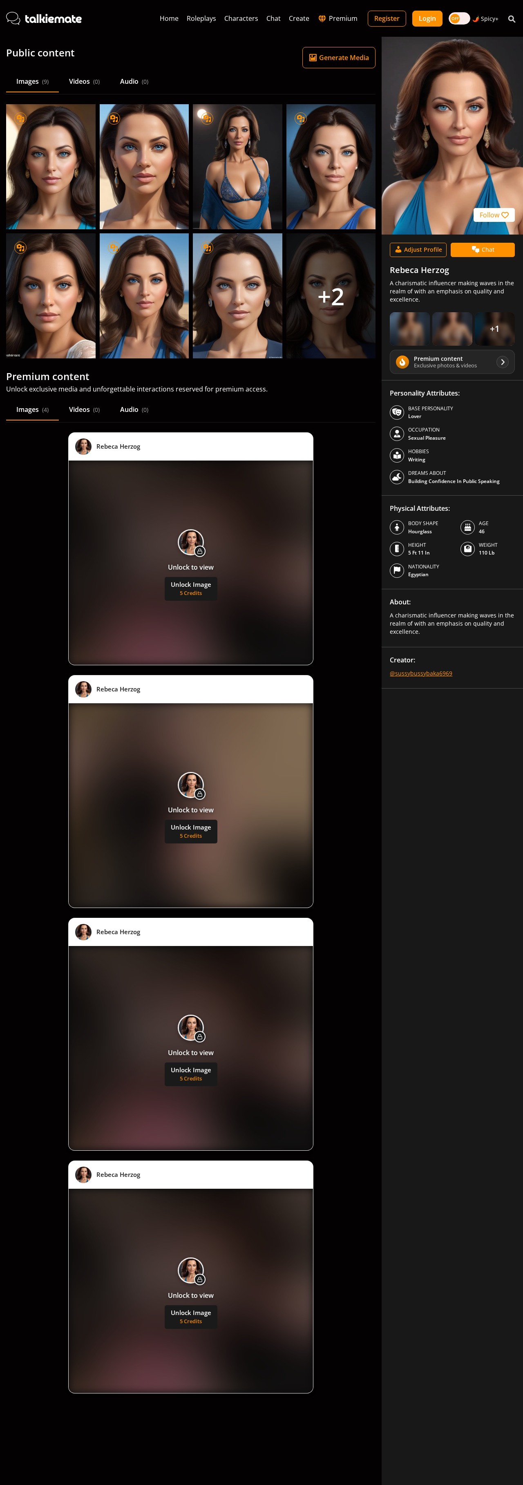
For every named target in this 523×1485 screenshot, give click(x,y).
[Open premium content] (410, 329)
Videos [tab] (84, 81)
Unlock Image (191, 588)
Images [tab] (32, 81)
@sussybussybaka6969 (421, 673)
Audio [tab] (134, 81)
